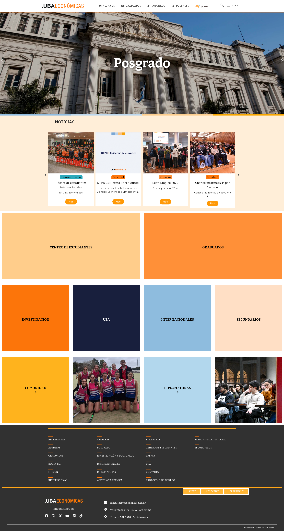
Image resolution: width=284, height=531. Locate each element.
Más (71, 201)
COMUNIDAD (35, 388)
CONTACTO (152, 472)
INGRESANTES (56, 439)
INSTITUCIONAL (57, 480)
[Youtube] (67, 516)
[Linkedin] (74, 516)
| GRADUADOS (132, 5)
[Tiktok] (81, 516)
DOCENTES (54, 464)
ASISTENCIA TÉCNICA (109, 480)
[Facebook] (46, 516)
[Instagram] (53, 516)
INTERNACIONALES (108, 464)
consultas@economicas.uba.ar (128, 502)
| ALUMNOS (108, 5)
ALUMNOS (54, 447)
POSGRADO (103, 447)
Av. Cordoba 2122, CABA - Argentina (130, 510)
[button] (2, 61)
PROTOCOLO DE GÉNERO (160, 480)
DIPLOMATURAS (177, 388)
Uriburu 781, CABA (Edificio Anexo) (130, 517)
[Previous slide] (45, 175)
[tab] (191, 491)
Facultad (118, 177)
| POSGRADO (157, 5)
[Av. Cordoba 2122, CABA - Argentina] (105, 509)
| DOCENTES (182, 5)
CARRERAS (103, 439)
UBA (148, 464)
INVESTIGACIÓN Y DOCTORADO (115, 455)
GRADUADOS (55, 455)
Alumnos (165, 177)
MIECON (53, 472)
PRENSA (150, 455)
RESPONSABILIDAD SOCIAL (210, 439)
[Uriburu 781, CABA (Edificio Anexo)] (105, 517)
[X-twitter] (60, 516)
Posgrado (142, 63)
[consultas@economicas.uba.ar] (105, 502)
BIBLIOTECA (153, 439)
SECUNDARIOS (203, 447)
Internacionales (71, 177)
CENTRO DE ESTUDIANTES (161, 447)
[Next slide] (238, 175)
